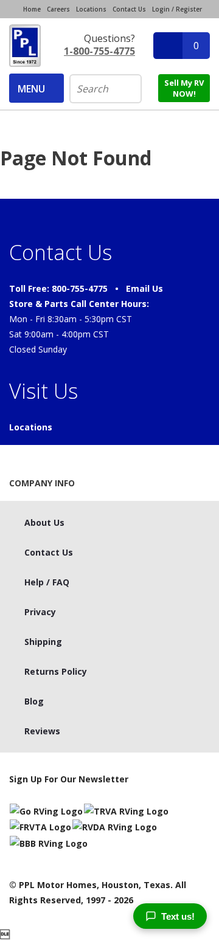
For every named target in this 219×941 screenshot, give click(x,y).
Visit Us (43, 391)
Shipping (43, 641)
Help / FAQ (46, 582)
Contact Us (129, 9)
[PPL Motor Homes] (25, 45)
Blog (34, 701)
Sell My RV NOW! (184, 88)
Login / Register (177, 9)
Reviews (42, 731)
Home (32, 9)
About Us (44, 522)
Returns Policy (55, 671)
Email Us (144, 288)
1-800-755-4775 (99, 51)
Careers (58, 9)
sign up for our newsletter (68, 779)
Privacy (40, 612)
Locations (91, 9)
